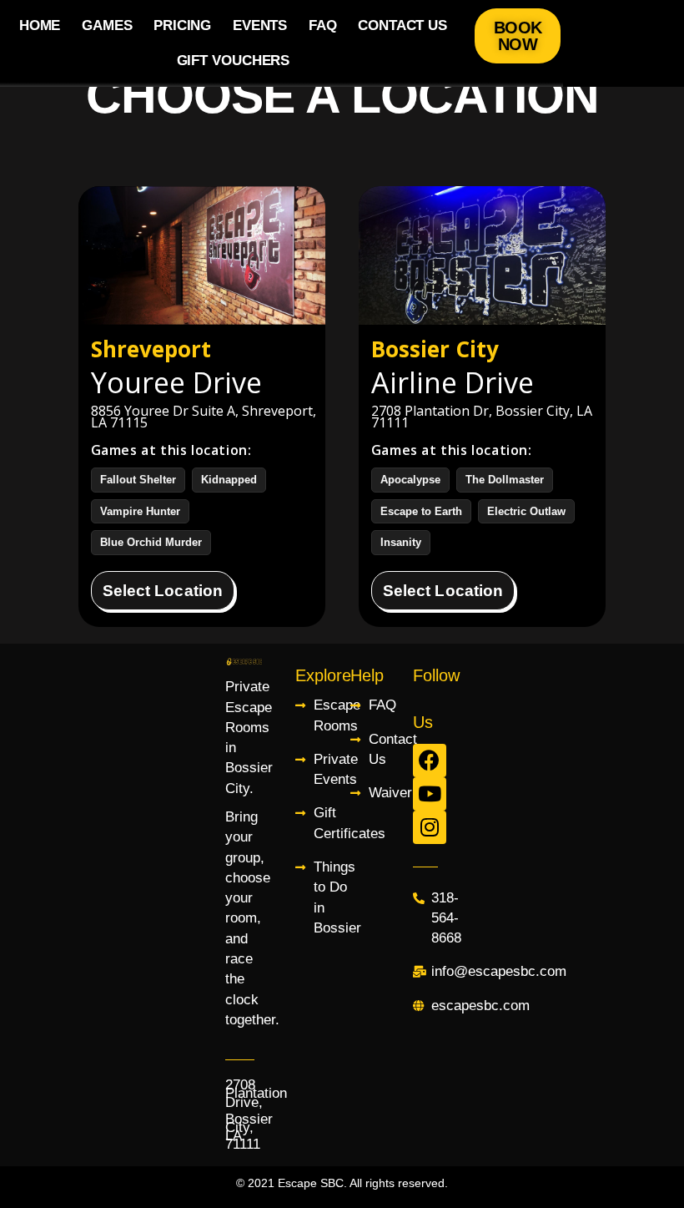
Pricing (182, 25)
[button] (518, 35)
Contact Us (402, 25)
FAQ (323, 25)
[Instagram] (429, 827)
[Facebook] (429, 760)
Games (107, 25)
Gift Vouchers (233, 60)
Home (40, 25)
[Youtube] (429, 794)
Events (260, 25)
